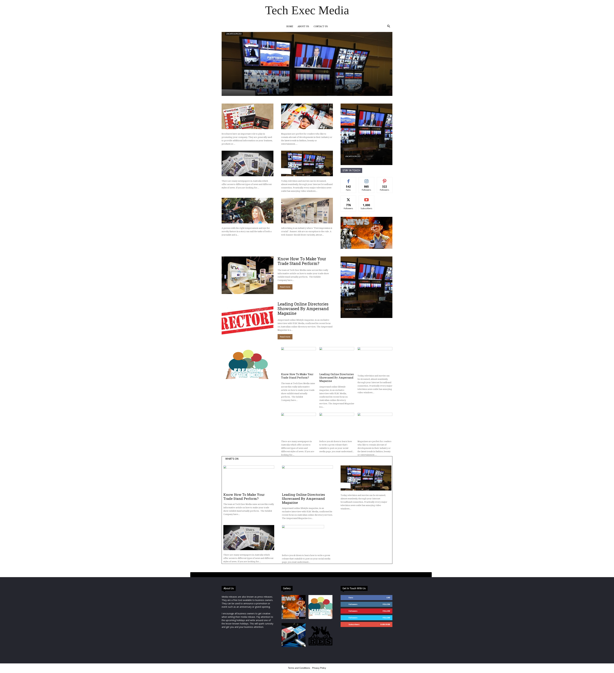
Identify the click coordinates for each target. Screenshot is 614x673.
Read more (285, 287)
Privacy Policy (319, 668)
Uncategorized (234, 34)
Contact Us (321, 26)
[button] (388, 26)
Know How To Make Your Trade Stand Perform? (302, 261)
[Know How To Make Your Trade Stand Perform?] (247, 275)
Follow (366, 179)
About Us (303, 26)
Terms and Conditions (299, 668)
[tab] (311, 574)
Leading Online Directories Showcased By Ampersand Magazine (303, 308)
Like (348, 179)
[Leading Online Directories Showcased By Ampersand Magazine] (247, 320)
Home (289, 26)
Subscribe (366, 198)
